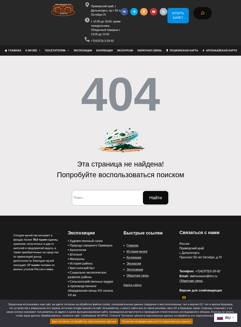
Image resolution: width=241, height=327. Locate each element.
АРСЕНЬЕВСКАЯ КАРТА (221, 50)
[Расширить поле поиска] (202, 13)
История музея (137, 251)
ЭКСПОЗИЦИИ (82, 50)
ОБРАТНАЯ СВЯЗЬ (149, 50)
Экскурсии (134, 263)
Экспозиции (135, 269)
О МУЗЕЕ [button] (31, 50)
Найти (155, 197)
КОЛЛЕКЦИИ (104, 50)
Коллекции (134, 257)
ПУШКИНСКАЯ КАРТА (184, 50)
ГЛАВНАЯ (14, 50)
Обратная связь (138, 275)
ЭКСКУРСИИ (125, 50)
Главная (132, 245)
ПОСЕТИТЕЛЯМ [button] (55, 50)
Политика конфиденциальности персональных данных (156, 321)
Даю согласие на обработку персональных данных (84, 321)
